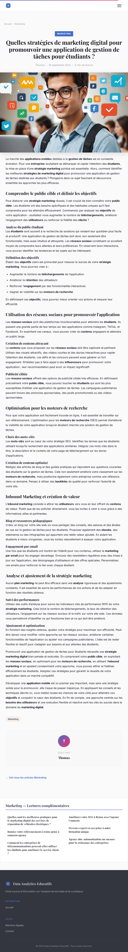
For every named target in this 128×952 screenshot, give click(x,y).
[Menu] (119, 5)
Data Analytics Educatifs (32, 883)
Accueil (8, 24)
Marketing (19, 24)
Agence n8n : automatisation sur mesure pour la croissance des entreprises (92, 841)
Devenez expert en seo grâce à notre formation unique (90, 829)
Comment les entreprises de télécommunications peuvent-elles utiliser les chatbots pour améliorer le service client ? (33, 848)
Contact (9, 931)
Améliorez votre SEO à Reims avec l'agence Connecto (94, 818)
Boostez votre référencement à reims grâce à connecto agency (33, 833)
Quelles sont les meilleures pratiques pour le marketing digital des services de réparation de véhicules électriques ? (32, 820)
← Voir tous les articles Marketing (26, 777)
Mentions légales (14, 925)
